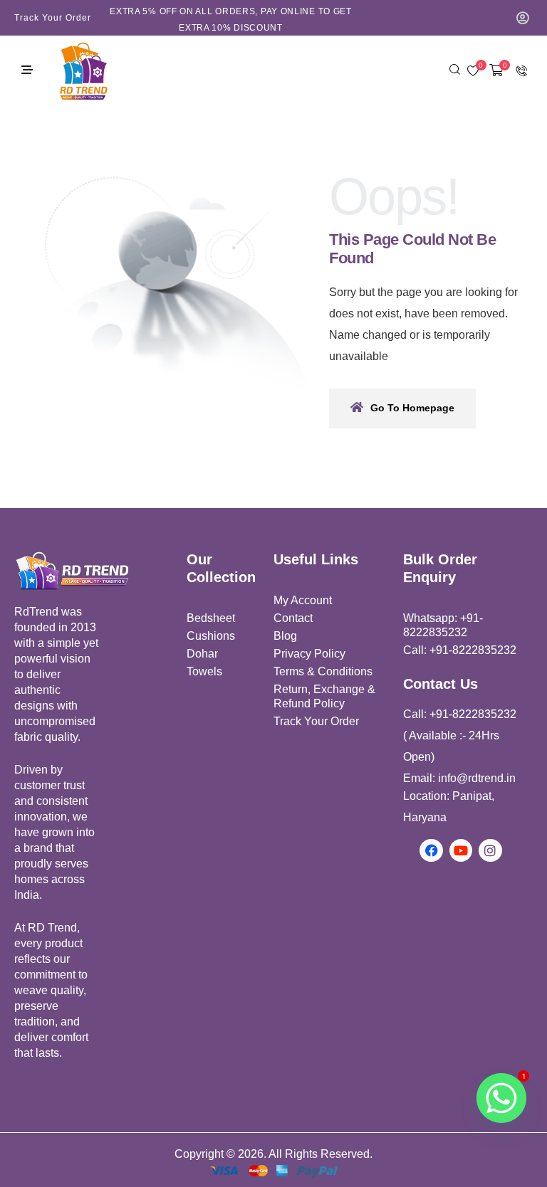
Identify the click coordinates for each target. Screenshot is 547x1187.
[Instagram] (490, 850)
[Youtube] (460, 850)
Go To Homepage (412, 407)
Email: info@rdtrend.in (459, 778)
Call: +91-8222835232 (459, 650)
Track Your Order (52, 18)
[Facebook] (431, 850)
